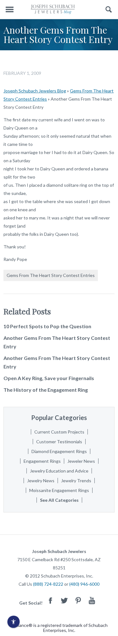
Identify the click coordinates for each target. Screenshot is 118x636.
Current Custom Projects (59, 431)
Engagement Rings (42, 461)
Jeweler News (81, 461)
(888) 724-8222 (48, 584)
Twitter (64, 600)
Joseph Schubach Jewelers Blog (34, 90)
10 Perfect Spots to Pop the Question (47, 326)
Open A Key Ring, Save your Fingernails (48, 378)
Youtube (92, 600)
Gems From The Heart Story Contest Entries (51, 275)
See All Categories (59, 500)
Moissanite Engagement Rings (59, 490)
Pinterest (78, 600)
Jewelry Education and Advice (59, 470)
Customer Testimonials (59, 441)
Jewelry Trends (76, 480)
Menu (9, 9)
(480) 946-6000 (84, 584)
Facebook (50, 600)
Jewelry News (40, 480)
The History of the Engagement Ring (45, 390)
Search (108, 9)
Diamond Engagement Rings (59, 451)
